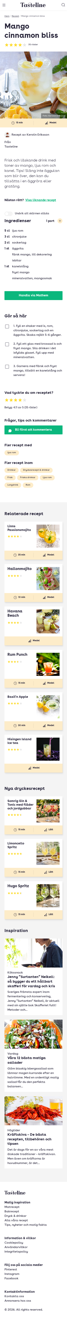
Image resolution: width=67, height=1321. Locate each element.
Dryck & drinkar (15, 1216)
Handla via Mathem (33, 295)
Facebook (11, 1278)
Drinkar (11, 470)
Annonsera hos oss (17, 1300)
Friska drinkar (27, 477)
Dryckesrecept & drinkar (36, 470)
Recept (15, 16)
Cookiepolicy (13, 1242)
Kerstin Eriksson (38, 134)
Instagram (11, 1274)
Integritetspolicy (16, 1251)
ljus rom (11, 452)
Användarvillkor (16, 1247)
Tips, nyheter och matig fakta (25, 1225)
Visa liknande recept (40, 200)
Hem (6, 16)
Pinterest (10, 1269)
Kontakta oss (14, 1296)
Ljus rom (47, 477)
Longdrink (12, 485)
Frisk (10, 477)
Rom (28, 485)
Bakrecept (11, 1211)
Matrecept (12, 1207)
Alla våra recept (16, 1220)
